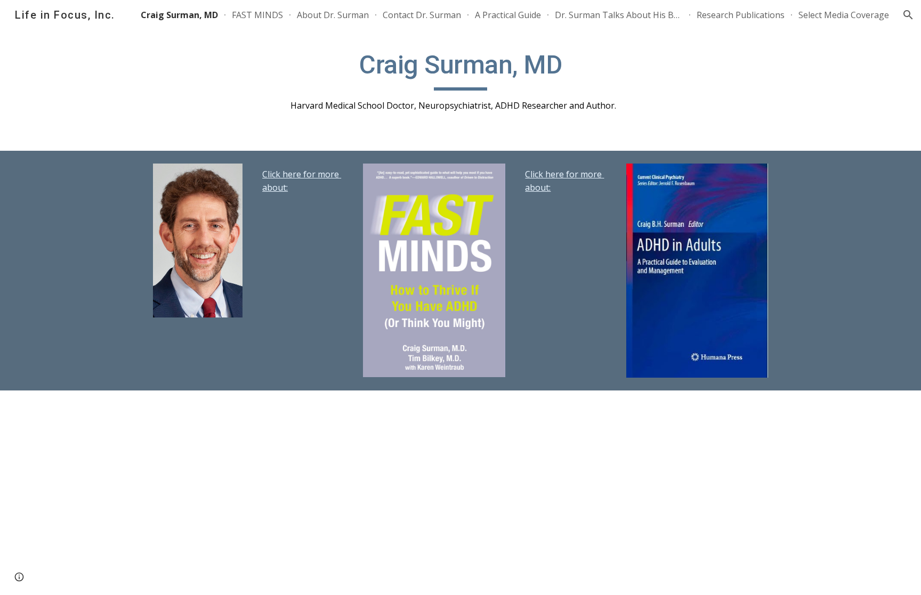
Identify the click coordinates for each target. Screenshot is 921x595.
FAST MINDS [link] (257, 15)
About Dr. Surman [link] (333, 15)
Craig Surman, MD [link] (179, 15)
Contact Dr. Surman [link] (422, 15)
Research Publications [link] (741, 15)
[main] (460, 81)
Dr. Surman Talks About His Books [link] (619, 15)
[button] (908, 15)
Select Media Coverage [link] (843, 15)
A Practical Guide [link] (508, 15)
